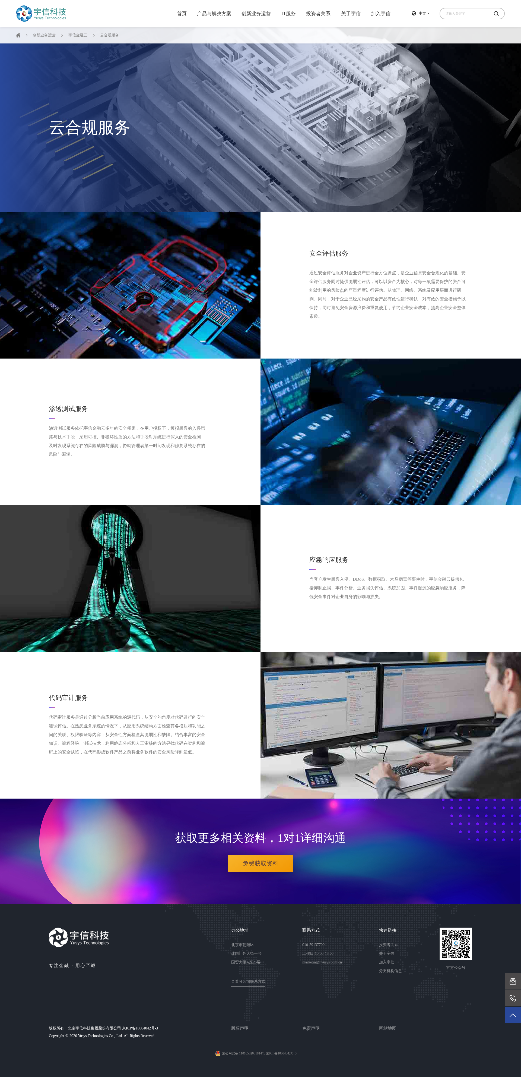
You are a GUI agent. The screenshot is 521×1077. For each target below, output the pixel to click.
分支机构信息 (390, 971)
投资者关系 (318, 13)
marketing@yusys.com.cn (322, 962)
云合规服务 (109, 35)
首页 (182, 13)
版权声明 (240, 1028)
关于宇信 (351, 13)
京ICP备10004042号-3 (140, 1028)
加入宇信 (380, 13)
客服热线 (513, 998)
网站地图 (387, 1028)
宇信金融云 (77, 35)
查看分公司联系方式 (248, 981)
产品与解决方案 (214, 13)
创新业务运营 (256, 13)
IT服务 (288, 13)
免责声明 (311, 1028)
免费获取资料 (260, 863)
